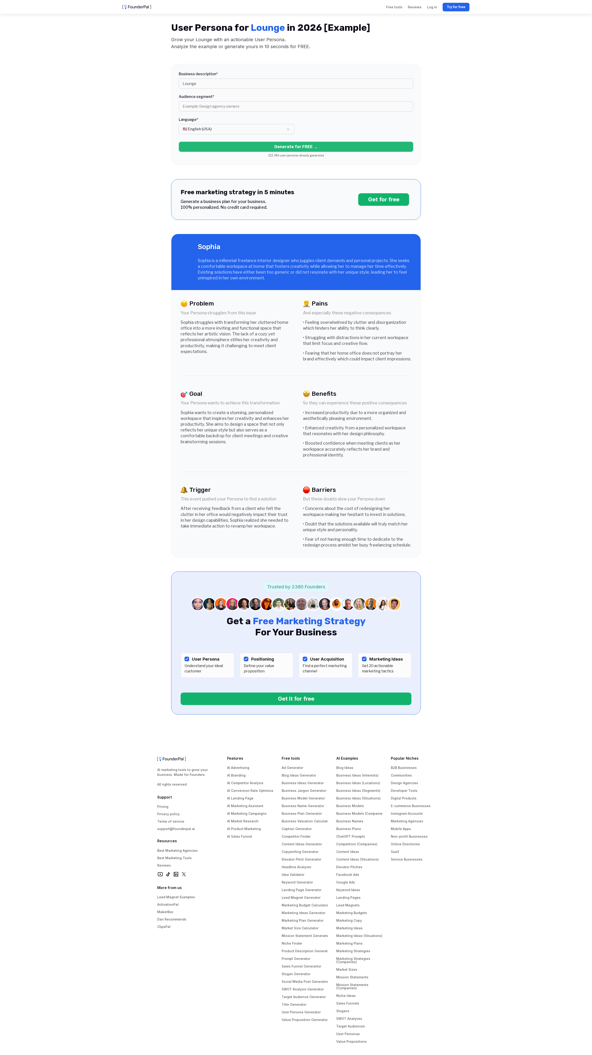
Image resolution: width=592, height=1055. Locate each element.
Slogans (342, 1011)
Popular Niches (405, 758)
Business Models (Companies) (360, 813)
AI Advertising (238, 768)
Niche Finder (292, 943)
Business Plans (348, 829)
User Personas (348, 1034)
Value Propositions (351, 1041)
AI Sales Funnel (239, 836)
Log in (432, 7)
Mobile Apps (401, 829)
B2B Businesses (404, 768)
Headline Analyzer (296, 867)
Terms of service (170, 821)
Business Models (350, 806)
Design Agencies (404, 783)
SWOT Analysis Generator (303, 989)
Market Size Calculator (300, 928)
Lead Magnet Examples (176, 897)
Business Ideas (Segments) (358, 791)
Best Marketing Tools (174, 858)
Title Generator (294, 1004)
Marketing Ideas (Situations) (359, 936)
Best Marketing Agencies (177, 850)
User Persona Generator (301, 1012)
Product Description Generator (306, 951)
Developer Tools (404, 791)
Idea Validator (293, 875)
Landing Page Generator (301, 890)
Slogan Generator (296, 974)
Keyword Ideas (348, 890)
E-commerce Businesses (411, 806)
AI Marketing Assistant (245, 806)
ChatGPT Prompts (350, 836)
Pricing (162, 806)
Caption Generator (297, 829)
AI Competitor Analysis (245, 783)
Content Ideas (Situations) (357, 859)
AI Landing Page (240, 798)
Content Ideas (347, 852)
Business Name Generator (303, 806)
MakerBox (165, 912)
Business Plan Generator (302, 813)
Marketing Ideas (349, 928)
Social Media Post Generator (305, 981)
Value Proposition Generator (305, 1020)
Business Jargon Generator (304, 791)
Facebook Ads (347, 875)
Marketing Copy (349, 920)
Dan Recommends (171, 919)
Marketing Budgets (351, 913)
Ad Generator (292, 768)
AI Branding (236, 775)
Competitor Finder (296, 836)
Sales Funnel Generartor (301, 966)
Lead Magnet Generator (301, 897)
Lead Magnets (348, 905)
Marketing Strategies (353, 951)
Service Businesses (406, 859)
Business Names (349, 821)
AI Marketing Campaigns (247, 813)
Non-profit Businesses (409, 836)
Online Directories (405, 844)
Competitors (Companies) (356, 844)
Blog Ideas (344, 768)
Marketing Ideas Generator (303, 913)
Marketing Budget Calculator (305, 905)
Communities (401, 775)
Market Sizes (346, 969)
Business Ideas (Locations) (358, 783)
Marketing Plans (349, 943)
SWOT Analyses (349, 1019)
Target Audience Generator (304, 997)
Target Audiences (350, 1026)
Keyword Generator (297, 882)
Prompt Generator (296, 959)
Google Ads (345, 882)
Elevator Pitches (349, 867)
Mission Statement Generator (305, 936)
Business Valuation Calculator (306, 821)
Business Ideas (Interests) (357, 775)
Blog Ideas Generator (299, 775)
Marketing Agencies (407, 821)
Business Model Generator (303, 798)
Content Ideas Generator (302, 844)
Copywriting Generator (300, 852)
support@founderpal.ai (176, 829)
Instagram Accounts (407, 813)
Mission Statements (352, 977)
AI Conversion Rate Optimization (253, 791)
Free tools (291, 758)
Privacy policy (168, 814)
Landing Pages (348, 897)
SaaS (395, 852)
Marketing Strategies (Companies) (353, 960)
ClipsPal (163, 927)
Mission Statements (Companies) (352, 986)
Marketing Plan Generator (303, 920)
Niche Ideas (346, 996)
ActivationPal (168, 904)
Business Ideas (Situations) (358, 798)
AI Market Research (243, 821)
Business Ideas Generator (303, 783)
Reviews (164, 865)
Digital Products (403, 798)
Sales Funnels (347, 1003)
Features (235, 758)
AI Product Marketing (244, 829)
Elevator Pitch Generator (301, 859)
